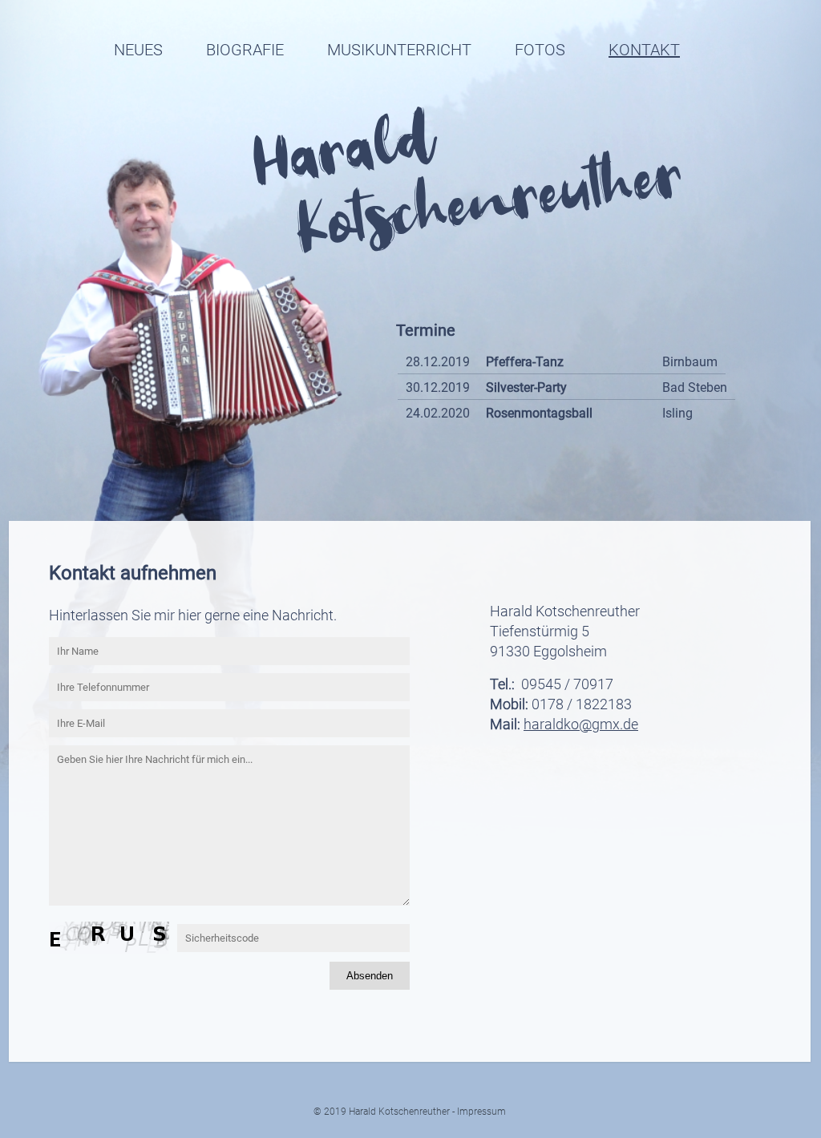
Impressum (481, 1111)
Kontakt (644, 49)
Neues (138, 49)
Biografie (245, 49)
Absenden (369, 976)
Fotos (540, 49)
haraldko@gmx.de (581, 724)
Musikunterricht (399, 49)
